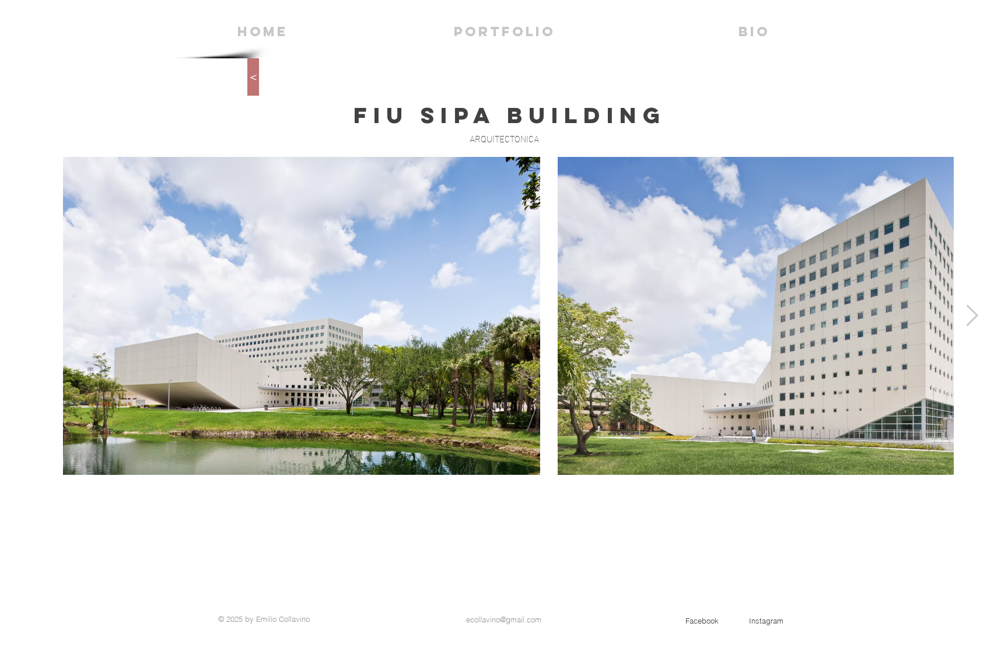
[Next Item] (972, 315)
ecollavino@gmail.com (503, 619)
